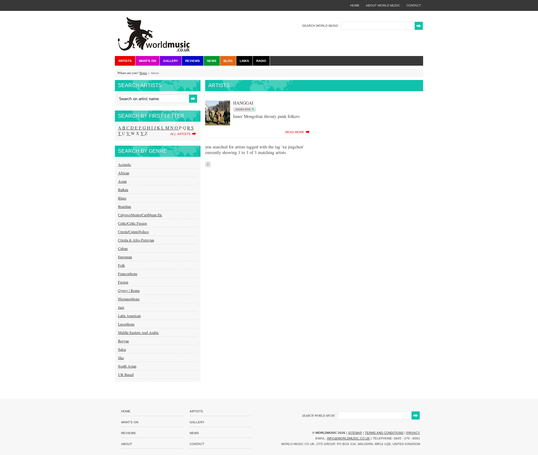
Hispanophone (128, 298)
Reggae (123, 340)
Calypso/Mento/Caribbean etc (140, 214)
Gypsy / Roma (128, 290)
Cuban (123, 248)
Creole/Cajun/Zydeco (133, 231)
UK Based (126, 374)
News (211, 61)
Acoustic (124, 164)
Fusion (123, 281)
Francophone (127, 273)
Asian (122, 181)
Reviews (192, 61)
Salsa (122, 349)
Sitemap (355, 432)
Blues (122, 197)
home (355, 5)
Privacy (413, 432)
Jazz (121, 307)
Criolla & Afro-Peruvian (136, 239)
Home (143, 73)
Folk (121, 265)
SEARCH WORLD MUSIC (320, 25)
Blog (228, 61)
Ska (121, 357)
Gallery (170, 61)
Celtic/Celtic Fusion (132, 223)
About (126, 444)
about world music (383, 5)
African (123, 172)
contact (413, 5)
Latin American (129, 315)
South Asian (127, 366)
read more (294, 132)
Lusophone (126, 323)
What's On (147, 61)
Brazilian (124, 206)
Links (244, 61)
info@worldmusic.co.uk (348, 438)
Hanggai (243, 103)
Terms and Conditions (384, 432)
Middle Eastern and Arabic (138, 332)
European (125, 256)
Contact (197, 444)
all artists (180, 134)
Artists (125, 61)
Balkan (123, 189)
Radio (261, 61)
